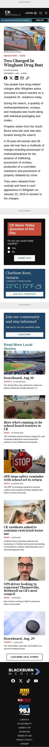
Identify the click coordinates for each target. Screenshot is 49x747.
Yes (14, 248)
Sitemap (24, 744)
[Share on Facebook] (5, 78)
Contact (24, 720)
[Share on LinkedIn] (16, 78)
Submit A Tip (24, 728)
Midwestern (10, 56)
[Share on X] (11, 78)
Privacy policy (24, 740)
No (13, 251)
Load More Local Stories (24, 657)
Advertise (24, 732)
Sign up (40, 20)
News (23, 56)
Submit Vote (24, 258)
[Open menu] (46, 13)
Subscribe (24, 335)
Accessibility (24, 724)
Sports (8, 382)
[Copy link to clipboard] (27, 78)
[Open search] (40, 13)
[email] (22, 78)
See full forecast (24, 294)
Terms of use (24, 736)
